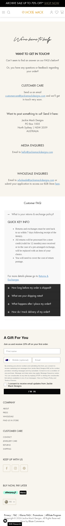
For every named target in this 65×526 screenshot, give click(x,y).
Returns (7, 445)
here (57, 184)
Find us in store (11, 421)
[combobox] (7, 360)
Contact (7, 437)
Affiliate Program (53, 515)
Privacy (7, 515)
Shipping (7, 449)
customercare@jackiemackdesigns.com (25, 96)
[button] (5, 521)
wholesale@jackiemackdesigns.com (35, 180)
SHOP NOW (51, 3)
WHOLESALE (8, 417)
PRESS (5, 413)
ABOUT (6, 409)
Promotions (38, 515)
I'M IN (32, 391)
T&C (15, 515)
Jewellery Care (10, 441)
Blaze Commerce (36, 521)
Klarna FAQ (25, 515)
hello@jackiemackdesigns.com (37, 152)
